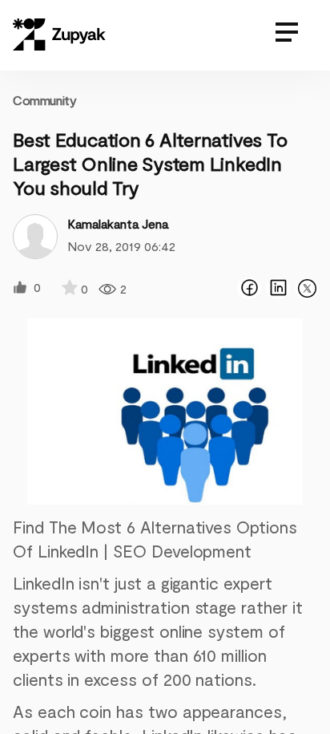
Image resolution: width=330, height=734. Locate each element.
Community (44, 99)
